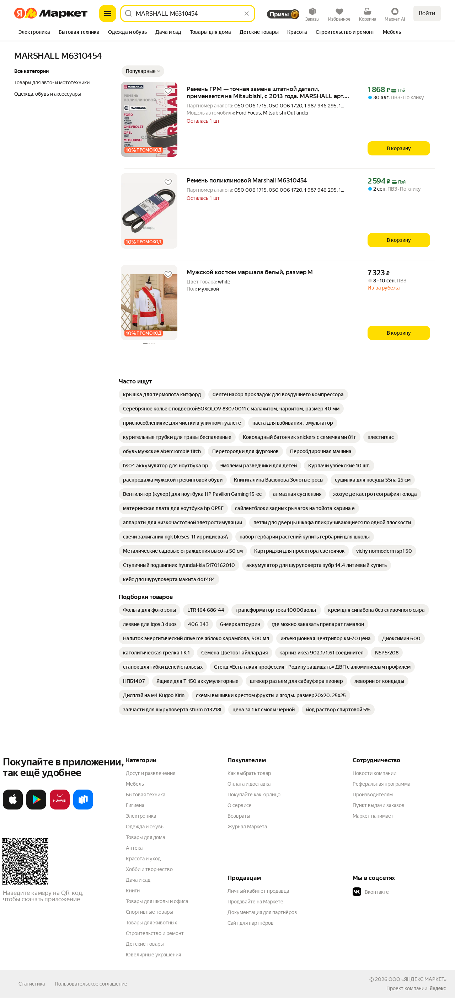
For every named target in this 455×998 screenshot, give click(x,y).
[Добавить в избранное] (168, 91)
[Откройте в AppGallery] (60, 808)
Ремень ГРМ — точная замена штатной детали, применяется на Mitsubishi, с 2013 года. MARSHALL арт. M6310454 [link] (265, 92)
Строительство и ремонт (155, 933)
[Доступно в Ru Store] (83, 808)
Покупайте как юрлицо (254, 794)
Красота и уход (143, 858)
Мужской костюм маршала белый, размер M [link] (250, 272)
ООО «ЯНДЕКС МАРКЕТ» (417, 979)
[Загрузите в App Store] (13, 808)
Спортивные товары (149, 912)
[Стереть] (247, 13)
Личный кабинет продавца (258, 891)
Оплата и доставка (249, 784)
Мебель (135, 784)
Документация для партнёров (262, 912)
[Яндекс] (437, 988)
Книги (133, 890)
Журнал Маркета (247, 826)
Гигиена (135, 805)
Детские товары (145, 944)
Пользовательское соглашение (91, 984)
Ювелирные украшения (153, 954)
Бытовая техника (145, 794)
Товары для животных (151, 922)
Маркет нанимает (373, 816)
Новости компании (374, 773)
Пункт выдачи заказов (379, 805)
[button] (143, 71)
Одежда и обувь (145, 826)
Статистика (31, 984)
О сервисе (240, 805)
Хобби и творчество (149, 869)
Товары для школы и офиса (157, 901)
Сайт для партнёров (251, 923)
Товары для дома (145, 837)
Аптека (134, 848)
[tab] (34, 32)
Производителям (373, 794)
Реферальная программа (381, 784)
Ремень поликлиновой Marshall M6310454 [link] (247, 180)
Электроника (141, 816)
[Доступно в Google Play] (36, 808)
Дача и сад (138, 880)
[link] (162, 394)
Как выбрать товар (249, 773)
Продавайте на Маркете (255, 901)
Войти (427, 13)
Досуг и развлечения (150, 773)
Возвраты (239, 816)
